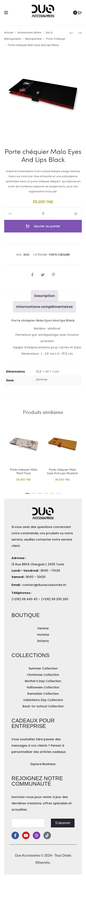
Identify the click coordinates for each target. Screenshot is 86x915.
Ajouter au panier (46, 226)
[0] (80, 12)
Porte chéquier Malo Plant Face (23, 471)
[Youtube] (26, 835)
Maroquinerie (33, 39)
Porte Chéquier (55, 39)
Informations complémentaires (44, 306)
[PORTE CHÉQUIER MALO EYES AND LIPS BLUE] (77, 32)
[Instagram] (36, 835)
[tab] (44, 295)
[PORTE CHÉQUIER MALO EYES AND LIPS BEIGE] (71, 32)
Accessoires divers (29, 32)
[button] (27, 492)
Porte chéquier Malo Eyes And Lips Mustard (62, 471)
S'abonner (62, 823)
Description (44, 295)
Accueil (8, 32)
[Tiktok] (47, 835)
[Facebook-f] (15, 835)
